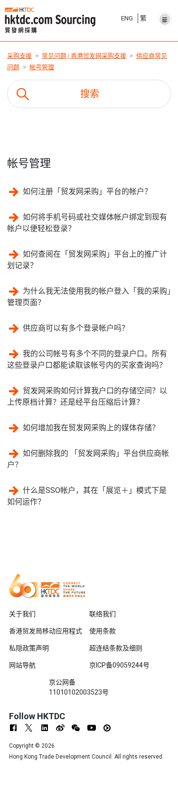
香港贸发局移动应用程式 (45, 631)
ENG (127, 18)
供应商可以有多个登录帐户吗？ (76, 328)
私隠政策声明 (29, 648)
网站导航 (22, 665)
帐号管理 (41, 67)
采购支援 (19, 55)
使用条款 (102, 631)
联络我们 (102, 614)
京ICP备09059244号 (119, 665)
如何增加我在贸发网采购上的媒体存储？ (91, 427)
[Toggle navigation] (164, 16)
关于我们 (22, 614)
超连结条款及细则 (115, 648)
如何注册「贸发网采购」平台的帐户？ (87, 191)
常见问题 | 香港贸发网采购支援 (84, 55)
